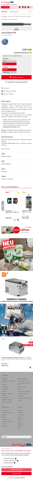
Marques (20, 417)
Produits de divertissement (24, 398)
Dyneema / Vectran (25, 16)
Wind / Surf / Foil (22, 387)
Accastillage (5, 387)
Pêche (19, 389)
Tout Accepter (16, 473)
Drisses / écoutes (14, 16)
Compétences (5, 410)
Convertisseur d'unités (7, 421)
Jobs (19, 428)
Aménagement (5, 397)
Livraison (4, 415)
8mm (4, 64)
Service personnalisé (7, 412)
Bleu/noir (5, 69)
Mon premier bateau (23, 393)
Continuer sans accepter (6, 448)
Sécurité (4, 384)
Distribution (5, 426)
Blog (19, 421)
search (30, 12)
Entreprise (20, 410)
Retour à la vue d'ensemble (9, 19)
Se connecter (5, 7)
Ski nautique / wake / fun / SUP (24, 384)
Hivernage (20, 396)
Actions (20, 400)
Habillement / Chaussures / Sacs (8, 381)
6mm (4, 61)
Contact (20, 419)
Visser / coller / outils (23, 381)
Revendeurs (21, 415)
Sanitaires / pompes (7, 402)
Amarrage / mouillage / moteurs (7, 394)
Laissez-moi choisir (16, 469)
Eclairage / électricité (7, 399)
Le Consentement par (16, 477)
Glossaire (4, 424)
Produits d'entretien (22, 378)
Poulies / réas (5, 389)
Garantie (4, 417)
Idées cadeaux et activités (24, 391)
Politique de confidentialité (7, 466)
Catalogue (20, 424)
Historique (20, 412)
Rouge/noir (6, 72)
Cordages (4, 16)
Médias (20, 426)
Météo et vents (5, 419)
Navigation (4, 378)
